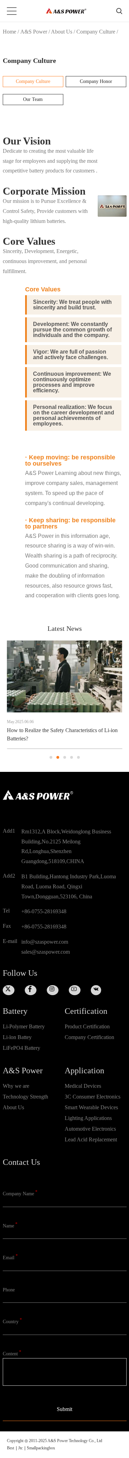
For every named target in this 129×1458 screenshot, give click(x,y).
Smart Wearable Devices (91, 1107)
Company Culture (33, 81)
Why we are (16, 1086)
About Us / (63, 32)
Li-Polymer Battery (24, 1026)
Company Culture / (97, 32)
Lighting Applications (88, 1118)
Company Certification (89, 1037)
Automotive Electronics (90, 1129)
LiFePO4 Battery (21, 1048)
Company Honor (96, 81)
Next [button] (122, 700)
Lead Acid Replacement (91, 1139)
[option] (64, 695)
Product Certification (87, 1026)
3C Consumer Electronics (92, 1097)
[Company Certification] (96, 1048)
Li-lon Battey (17, 1037)
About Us (13, 1107)
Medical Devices (83, 1086)
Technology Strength (25, 1097)
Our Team (33, 99)
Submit (64, 1409)
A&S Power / (35, 32)
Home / (11, 32)
